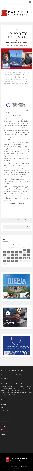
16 (28, 255)
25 (8, 261)
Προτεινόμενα (23, 45)
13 (16, 255)
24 (5, 261)
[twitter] (11, 220)
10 (4, 255)
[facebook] (8, 220)
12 (12, 255)
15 (24, 255)
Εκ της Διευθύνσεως (11, 45)
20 (16, 258)
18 (8, 258)
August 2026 (16, 244)
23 (28, 258)
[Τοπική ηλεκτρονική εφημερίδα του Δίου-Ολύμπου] (16, 13)
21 (20, 258)
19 (12, 258)
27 (16, 261)
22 (24, 258)
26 (12, 261)
